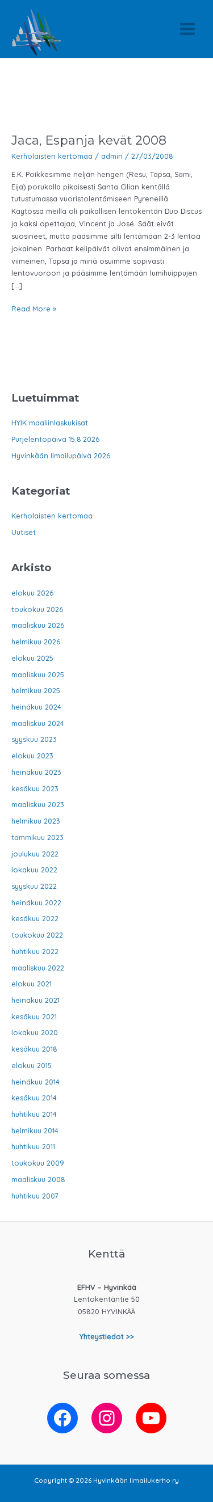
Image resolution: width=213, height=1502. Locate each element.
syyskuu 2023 (34, 739)
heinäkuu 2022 (36, 902)
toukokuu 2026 (37, 609)
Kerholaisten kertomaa (52, 156)
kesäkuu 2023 (35, 788)
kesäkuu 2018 (34, 1048)
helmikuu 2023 (35, 820)
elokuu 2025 (32, 658)
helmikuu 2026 (35, 641)
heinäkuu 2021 (35, 1000)
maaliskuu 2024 (37, 723)
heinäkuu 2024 (36, 706)
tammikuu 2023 (37, 837)
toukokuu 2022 (37, 934)
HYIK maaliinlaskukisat (49, 422)
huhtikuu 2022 (35, 951)
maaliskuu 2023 (37, 804)
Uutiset (23, 532)
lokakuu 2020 (34, 1032)
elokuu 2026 (32, 592)
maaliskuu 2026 (37, 625)
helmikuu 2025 (35, 690)
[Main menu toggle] (188, 29)
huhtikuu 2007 (35, 1195)
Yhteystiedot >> (107, 1336)
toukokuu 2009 (37, 1162)
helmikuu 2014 (35, 1130)
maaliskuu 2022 (37, 967)
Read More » (33, 309)
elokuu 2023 (32, 755)
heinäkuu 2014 (35, 1081)
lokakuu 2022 (34, 869)
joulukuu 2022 (35, 853)
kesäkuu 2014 (34, 1097)
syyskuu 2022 (34, 886)
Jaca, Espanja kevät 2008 (88, 140)
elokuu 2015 (31, 1065)
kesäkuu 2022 (35, 918)
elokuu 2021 (31, 983)
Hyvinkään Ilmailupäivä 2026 (60, 455)
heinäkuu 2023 (36, 772)
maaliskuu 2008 (38, 1179)
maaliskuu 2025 (37, 674)
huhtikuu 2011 (33, 1146)
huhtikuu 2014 (34, 1114)
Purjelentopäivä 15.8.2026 (55, 439)
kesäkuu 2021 (34, 1016)
